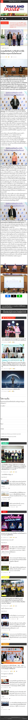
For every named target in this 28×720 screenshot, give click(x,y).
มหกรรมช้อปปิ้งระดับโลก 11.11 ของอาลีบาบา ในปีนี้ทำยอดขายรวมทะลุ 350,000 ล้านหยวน (14, 306)
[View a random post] (25, 18)
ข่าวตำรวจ (3, 662)
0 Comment (14, 56)
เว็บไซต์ (2, 429)
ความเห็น (3, 406)
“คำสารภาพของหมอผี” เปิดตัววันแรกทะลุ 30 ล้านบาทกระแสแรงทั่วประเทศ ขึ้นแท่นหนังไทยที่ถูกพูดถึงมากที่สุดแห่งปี (17, 559)
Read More (3, 477)
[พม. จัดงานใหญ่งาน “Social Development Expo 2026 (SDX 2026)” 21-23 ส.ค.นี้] (5, 616)
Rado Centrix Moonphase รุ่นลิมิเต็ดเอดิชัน (11, 389)
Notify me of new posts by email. (9, 436)
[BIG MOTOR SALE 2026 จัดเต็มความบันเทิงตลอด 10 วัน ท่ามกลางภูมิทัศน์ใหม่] (12, 522)
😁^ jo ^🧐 (11, 342)
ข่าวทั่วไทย (2, 44)
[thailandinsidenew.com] (2, 18)
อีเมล (2, 424)
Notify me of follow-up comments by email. (11, 434)
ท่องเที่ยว (3, 461)
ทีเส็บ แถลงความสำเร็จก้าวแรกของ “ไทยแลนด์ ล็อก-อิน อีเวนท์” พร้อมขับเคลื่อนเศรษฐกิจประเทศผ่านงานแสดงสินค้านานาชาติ (14, 311)
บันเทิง (3, 530)
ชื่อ (1, 419)
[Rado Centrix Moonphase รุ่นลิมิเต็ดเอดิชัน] (13, 379)
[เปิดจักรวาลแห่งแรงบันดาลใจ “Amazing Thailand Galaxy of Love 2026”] (5, 504)
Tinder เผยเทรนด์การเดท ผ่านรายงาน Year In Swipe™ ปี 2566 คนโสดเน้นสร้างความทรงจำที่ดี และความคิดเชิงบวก (14, 339)
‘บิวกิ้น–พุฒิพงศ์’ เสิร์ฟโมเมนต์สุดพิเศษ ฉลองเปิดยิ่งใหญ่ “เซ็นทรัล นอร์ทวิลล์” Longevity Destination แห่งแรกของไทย (17, 569)
